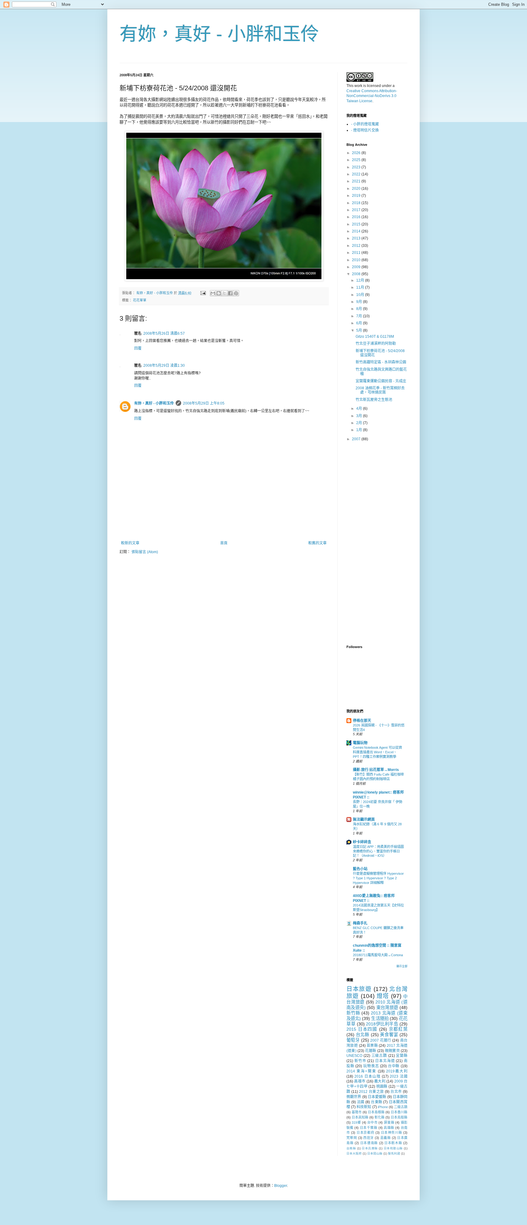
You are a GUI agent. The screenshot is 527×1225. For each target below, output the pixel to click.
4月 (359, 408)
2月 (359, 423)
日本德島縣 (369, 1143)
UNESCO (354, 1056)
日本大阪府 (354, 1153)
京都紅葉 (398, 1029)
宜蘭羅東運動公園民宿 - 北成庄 (381, 381)
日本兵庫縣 (370, 1148)
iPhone (383, 1107)
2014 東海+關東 (361, 1071)
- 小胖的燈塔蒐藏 (365, 124)
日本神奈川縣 (391, 1132)
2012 (356, 245)
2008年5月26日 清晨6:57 (164, 333)
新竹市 (360, 1061)
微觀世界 (353, 1097)
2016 (356, 217)
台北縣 (362, 1034)
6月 (359, 323)
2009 (356, 267)
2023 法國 (398, 1076)
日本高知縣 (360, 1117)
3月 (359, 416)
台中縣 (394, 1066)
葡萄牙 (353, 1040)
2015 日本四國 (361, 1029)
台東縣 (376, 1102)
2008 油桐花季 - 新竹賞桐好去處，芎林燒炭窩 (380, 390)
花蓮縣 (370, 1051)
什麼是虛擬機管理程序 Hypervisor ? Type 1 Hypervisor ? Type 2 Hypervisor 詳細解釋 (378, 878)
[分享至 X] (224, 293)
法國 (360, 1102)
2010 (356, 260)
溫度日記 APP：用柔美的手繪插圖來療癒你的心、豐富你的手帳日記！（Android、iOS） (378, 851)
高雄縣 (389, 1128)
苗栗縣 (372, 1045)
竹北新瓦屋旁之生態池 (374, 400)
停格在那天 (362, 721)
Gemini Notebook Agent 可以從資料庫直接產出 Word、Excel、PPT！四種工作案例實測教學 (377, 752)
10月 (360, 295)
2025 (356, 160)
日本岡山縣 (374, 1153)
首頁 (224, 543)
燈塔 (383, 996)
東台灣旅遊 (387, 1007)
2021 (356, 181)
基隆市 (357, 1112)
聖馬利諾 (394, 1153)
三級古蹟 (379, 1056)
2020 (356, 188)
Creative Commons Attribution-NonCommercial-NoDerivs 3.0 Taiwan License (371, 96)
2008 (356, 274)
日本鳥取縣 (399, 1117)
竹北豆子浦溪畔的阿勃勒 (376, 343)
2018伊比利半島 (382, 1023)
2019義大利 (396, 1071)
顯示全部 (401, 966)
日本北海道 (385, 1061)
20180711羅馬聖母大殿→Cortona (378, 955)
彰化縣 (380, 1117)
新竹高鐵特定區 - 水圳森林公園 (381, 362)
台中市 (372, 1122)
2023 (356, 167)
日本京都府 (365, 1132)
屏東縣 (389, 1122)
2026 (356, 153)
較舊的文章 (317, 543)
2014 (356, 231)
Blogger (280, 1186)
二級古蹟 (400, 1107)
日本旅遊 (358, 989)
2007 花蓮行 (380, 1040)
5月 (359, 330)
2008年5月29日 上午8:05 (203, 403)
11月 (360, 287)
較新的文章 (130, 543)
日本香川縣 (399, 1112)
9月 (359, 302)
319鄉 (356, 1122)
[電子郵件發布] (203, 293)
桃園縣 (382, 1086)
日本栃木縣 (393, 1143)
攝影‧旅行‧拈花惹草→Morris (376, 770)
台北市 (396, 1092)
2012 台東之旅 (371, 1092)
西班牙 (368, 1138)
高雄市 (359, 1081)
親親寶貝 (392, 1051)
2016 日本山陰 (367, 1076)
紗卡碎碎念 (362, 842)
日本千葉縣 (368, 1128)
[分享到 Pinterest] (236, 293)
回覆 (138, 348)
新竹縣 (353, 1013)
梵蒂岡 (351, 1138)
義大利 (379, 1081)
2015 (356, 224)
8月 (359, 309)
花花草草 (139, 300)
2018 (356, 203)
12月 (360, 280)
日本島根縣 (376, 1112)
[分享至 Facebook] (230, 293)
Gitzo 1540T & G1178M (375, 336)
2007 (356, 439)
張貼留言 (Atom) (144, 552)
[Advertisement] (223, 524)
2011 (356, 252)
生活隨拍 (379, 1018)
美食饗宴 (389, 1034)
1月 (359, 430)
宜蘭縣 (401, 1056)
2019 (356, 195)
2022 (356, 174)
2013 (356, 238)
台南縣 (351, 1148)
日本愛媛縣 (377, 1097)
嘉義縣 (385, 1138)
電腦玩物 (360, 743)
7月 (359, 316)
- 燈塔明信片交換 (365, 130)
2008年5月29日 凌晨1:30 (164, 365)
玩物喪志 (371, 1066)
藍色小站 (360, 869)
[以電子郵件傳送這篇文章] (213, 293)
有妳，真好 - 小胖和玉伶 (219, 34)
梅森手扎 (360, 923)
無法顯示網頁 (364, 819)
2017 (356, 210)
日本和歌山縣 (393, 1148)
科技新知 (364, 1107)
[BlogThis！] (219, 293)
